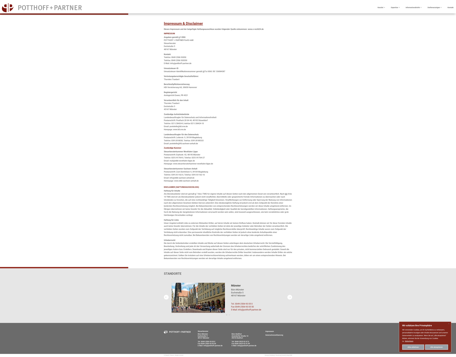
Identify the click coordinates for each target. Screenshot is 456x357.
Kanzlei (380, 7)
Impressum (269, 331)
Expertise (394, 7)
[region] (425, 337)
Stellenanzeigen (434, 7)
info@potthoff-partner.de (249, 309)
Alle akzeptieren (436, 347)
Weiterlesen (409, 341)
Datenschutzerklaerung (274, 335)
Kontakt (451, 7)
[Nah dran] (448, 323)
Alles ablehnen (413, 347)
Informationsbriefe (413, 7)
